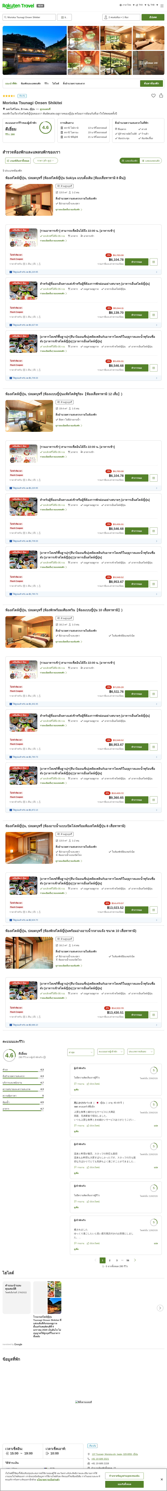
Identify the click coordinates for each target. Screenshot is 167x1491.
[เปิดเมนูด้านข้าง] (161, 5)
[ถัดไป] (160, 1308)
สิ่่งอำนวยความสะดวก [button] (74, 83)
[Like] (153, 95)
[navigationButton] (95, 1260)
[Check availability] (154, 261)
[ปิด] (161, 1479)
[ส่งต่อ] (161, 95)
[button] (18, 6)
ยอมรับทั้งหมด (124, 1484)
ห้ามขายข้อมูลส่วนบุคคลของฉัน (124, 1476)
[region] (83, 1479)
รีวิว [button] (46, 83)
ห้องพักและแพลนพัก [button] (31, 83)
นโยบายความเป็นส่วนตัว (48, 1479)
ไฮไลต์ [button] (55, 83)
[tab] (130, 161)
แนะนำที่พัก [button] (11, 83)
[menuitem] (128, 5)
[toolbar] (79, 17)
